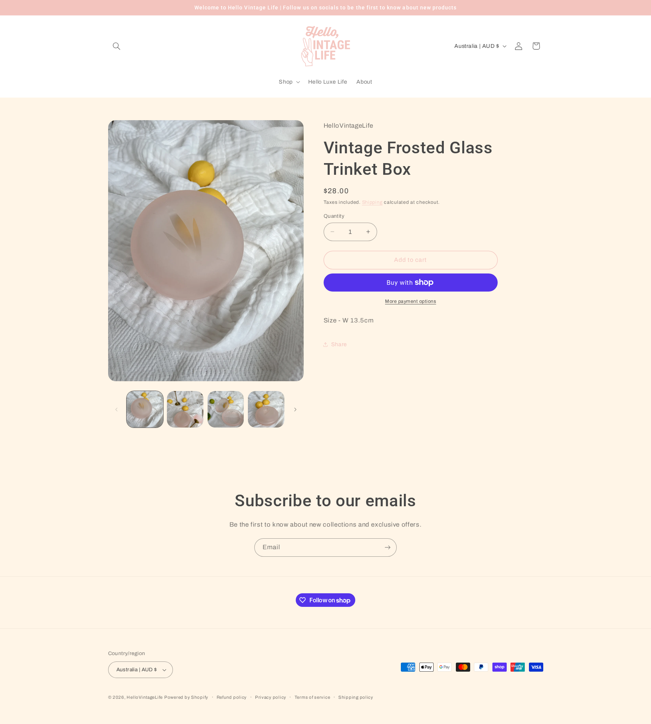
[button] (116, 46)
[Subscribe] (387, 547)
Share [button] (339, 344)
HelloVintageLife (145, 697)
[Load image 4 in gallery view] (266, 409)
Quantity (334, 216)
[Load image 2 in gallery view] (185, 409)
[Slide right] (295, 409)
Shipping (372, 202)
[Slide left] (116, 409)
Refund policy (232, 697)
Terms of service (312, 697)
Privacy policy (270, 697)
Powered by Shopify (186, 697)
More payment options (410, 301)
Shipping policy (355, 697)
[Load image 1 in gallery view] (145, 409)
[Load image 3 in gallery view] (226, 409)
